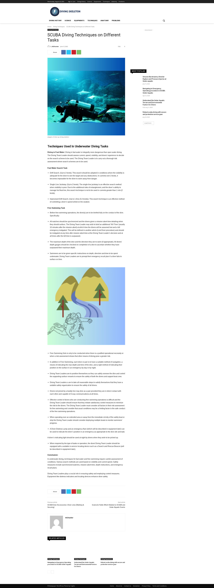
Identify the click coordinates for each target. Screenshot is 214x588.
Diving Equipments (106, 559)
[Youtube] (165, 1)
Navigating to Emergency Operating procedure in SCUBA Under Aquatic (154, 91)
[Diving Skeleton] (65, 12)
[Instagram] (156, 1)
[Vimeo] (162, 1)
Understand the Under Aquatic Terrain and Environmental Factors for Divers (85, 564)
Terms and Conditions (159, 586)
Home (49, 27)
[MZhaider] (48, 46)
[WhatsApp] (79, 52)
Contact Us (127, 586)
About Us (119, 586)
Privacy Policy (146, 586)
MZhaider (55, 46)
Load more (147, 123)
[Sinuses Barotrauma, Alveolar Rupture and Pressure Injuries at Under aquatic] (135, 79)
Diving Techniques (59, 27)
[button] (164, 20)
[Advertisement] (123, 11)
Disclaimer (136, 586)
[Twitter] (159, 1)
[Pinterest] (74, 52)
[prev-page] (48, 571)
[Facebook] (153, 1)
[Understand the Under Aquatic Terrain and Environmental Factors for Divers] (86, 551)
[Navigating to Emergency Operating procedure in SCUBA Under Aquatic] (59, 551)
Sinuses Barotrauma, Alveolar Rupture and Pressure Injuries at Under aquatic (154, 79)
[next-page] (52, 571)
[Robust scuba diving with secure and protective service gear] (113, 551)
